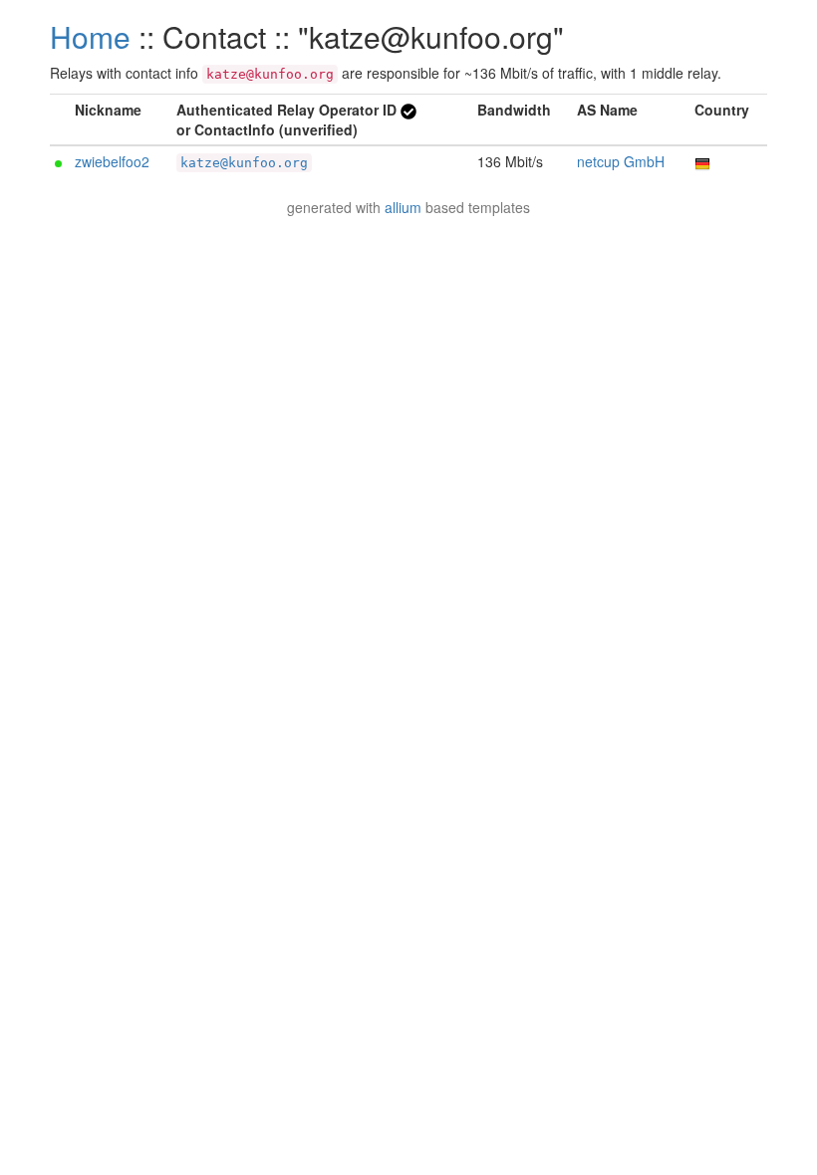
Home (90, 36)
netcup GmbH (621, 161)
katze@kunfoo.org (244, 162)
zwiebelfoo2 (112, 161)
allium (403, 207)
